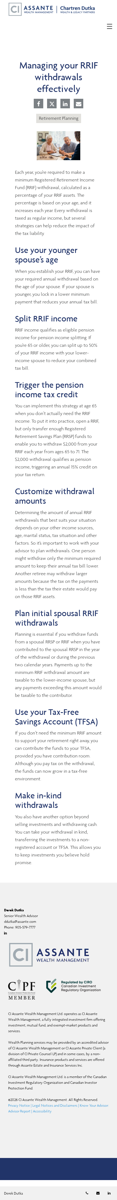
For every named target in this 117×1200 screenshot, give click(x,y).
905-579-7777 (25, 927)
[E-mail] (78, 104)
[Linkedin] (65, 104)
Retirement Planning (58, 118)
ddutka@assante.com (20, 921)
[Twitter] (52, 104)
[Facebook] (38, 104)
